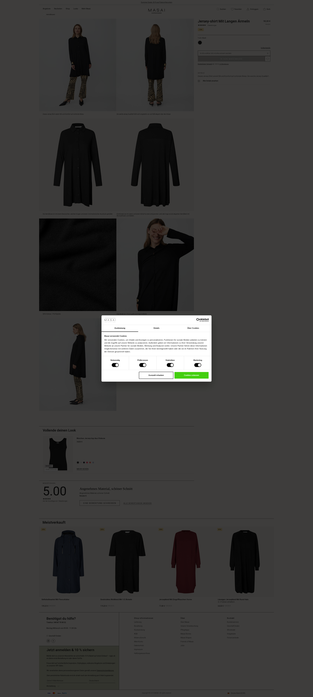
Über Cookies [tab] (193, 328)
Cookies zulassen (191, 375)
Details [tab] (157, 328)
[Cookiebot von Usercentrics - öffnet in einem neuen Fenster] (198, 320)
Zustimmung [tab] (119, 328)
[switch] (142, 365)
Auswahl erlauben (156, 375)
